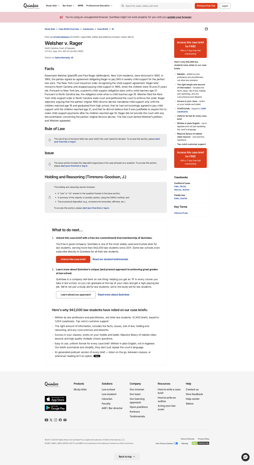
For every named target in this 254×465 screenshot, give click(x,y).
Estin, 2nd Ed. (181, 198)
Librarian (107, 398)
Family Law (179, 195)
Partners (135, 411)
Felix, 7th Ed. (180, 186)
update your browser (179, 17)
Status (189, 403)
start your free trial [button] (70, 166)
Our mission (137, 389)
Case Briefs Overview (69, 29)
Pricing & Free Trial (206, 5)
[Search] (123, 6)
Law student (109, 394)
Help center (193, 398)
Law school (108, 389)
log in (73, 141)
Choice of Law (181, 213)
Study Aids (51, 5)
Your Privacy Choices (164, 443)
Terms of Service (187, 439)
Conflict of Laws (182, 183)
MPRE (80, 5)
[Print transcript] (206, 29)
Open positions (139, 407)
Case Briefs (102, 29)
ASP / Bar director (112, 408)
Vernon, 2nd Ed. (182, 189)
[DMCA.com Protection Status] (200, 443)
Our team (135, 394)
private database (61, 37)
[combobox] (156, 6)
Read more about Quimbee (113, 294)
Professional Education (98, 5)
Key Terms (180, 206)
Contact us (192, 389)
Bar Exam (67, 5)
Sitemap (184, 443)
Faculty (106, 403)
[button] (73, 259)
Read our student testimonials (110, 259)
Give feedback (194, 394)
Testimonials (137, 416)
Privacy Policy (203, 439)
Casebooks (88, 29)
